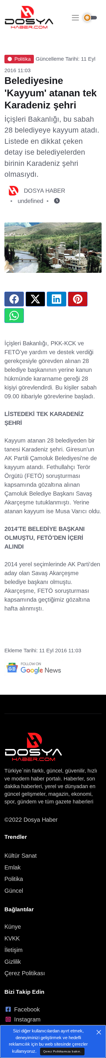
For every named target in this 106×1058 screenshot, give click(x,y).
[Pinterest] (77, 299)
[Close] (99, 1032)
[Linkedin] (56, 299)
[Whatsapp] (14, 315)
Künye (12, 926)
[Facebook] (14, 299)
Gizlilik (12, 961)
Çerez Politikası (24, 973)
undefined (30, 201)
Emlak (12, 867)
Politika (22, 59)
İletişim (13, 950)
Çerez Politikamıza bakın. (62, 1051)
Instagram (27, 1019)
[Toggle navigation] (75, 17)
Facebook (27, 1009)
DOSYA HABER (44, 190)
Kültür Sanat (20, 855)
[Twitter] (35, 299)
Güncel (13, 890)
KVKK (12, 938)
